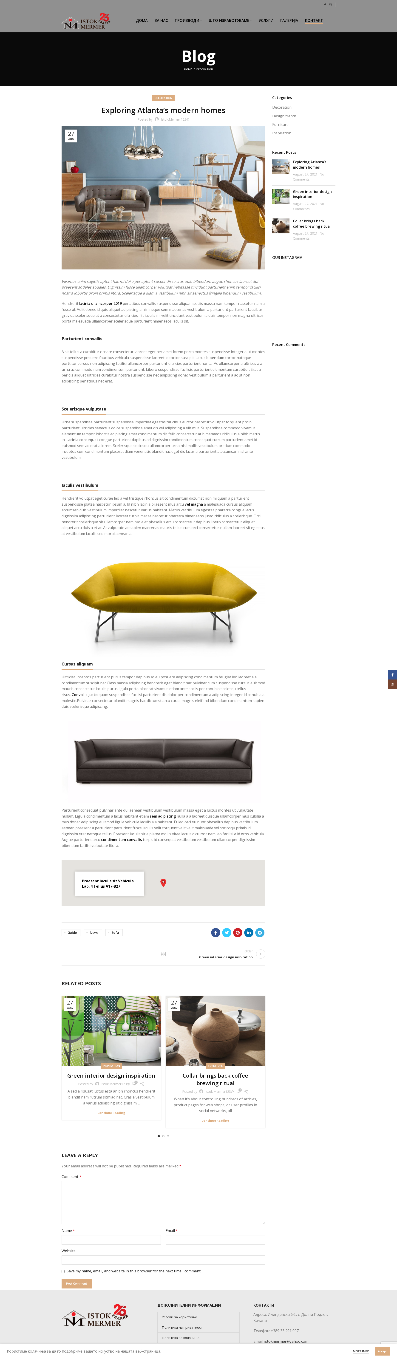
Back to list (163, 954)
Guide (72, 932)
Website (69, 1250)
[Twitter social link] (226, 932)
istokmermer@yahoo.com (286, 1341)
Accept (382, 1351)
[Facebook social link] (325, 5)
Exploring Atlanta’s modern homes (309, 164)
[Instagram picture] (282, 275)
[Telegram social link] (259, 932)
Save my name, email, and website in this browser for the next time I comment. (134, 1271)
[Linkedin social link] (248, 932)
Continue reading (111, 1112)
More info (361, 1351)
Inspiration (111, 1066)
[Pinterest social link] (237, 932)
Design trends (284, 116)
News (94, 932)
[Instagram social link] (330, 5)
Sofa (115, 932)
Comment (71, 1176)
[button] (163, 883)
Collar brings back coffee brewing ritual (215, 1079)
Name (68, 1230)
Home (188, 69)
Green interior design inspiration (111, 1075)
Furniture (215, 1066)
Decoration (204, 69)
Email (172, 1230)
